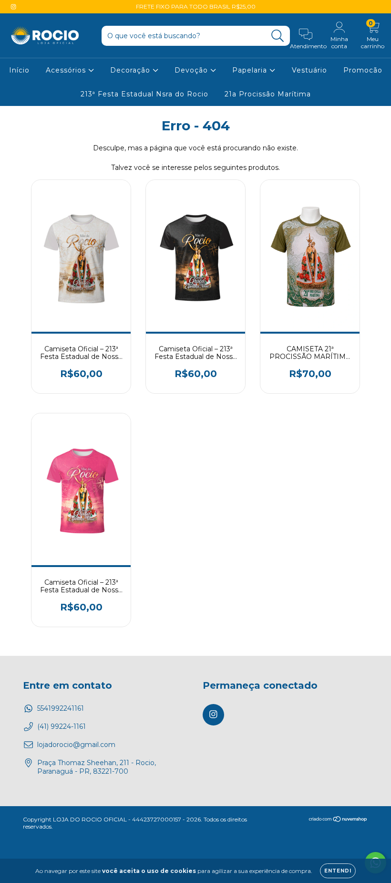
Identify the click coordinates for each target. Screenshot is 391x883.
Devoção (192, 70)
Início (19, 70)
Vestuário (309, 70)
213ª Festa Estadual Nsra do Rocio (144, 94)
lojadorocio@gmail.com (76, 744)
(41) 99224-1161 (61, 726)
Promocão (362, 70)
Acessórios (67, 70)
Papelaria (250, 70)
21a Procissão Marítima (268, 94)
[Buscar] (278, 36)
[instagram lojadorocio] (13, 6)
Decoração (131, 70)
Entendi (337, 871)
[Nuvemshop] (338, 820)
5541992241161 (60, 708)
